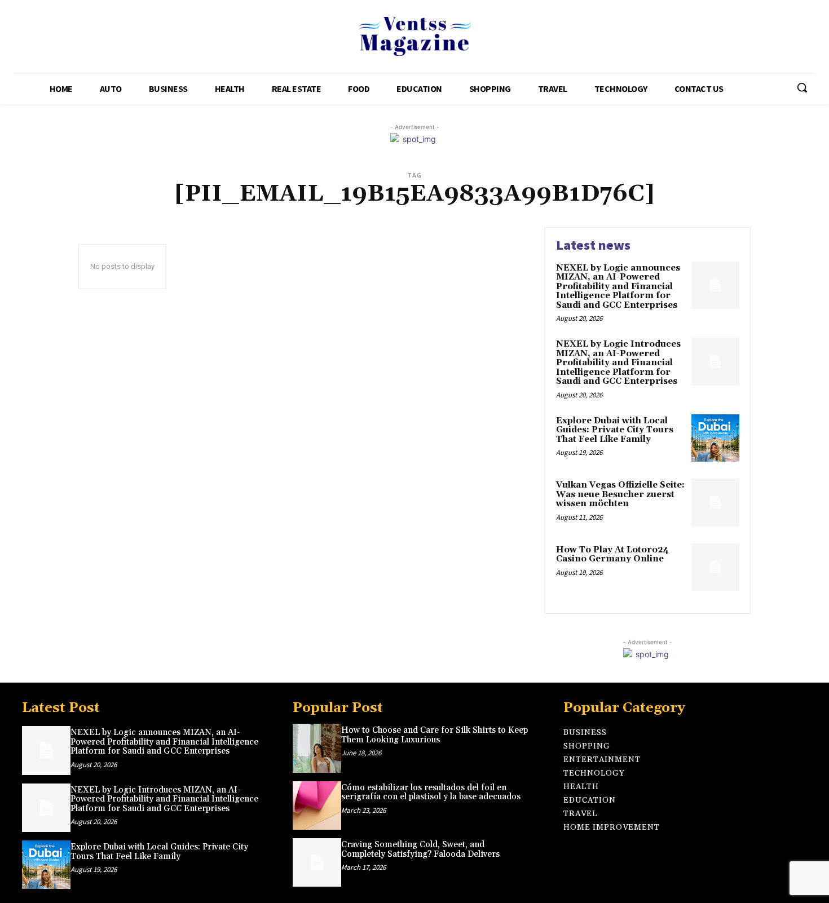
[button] (801, 87)
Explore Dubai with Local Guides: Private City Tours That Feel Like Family (614, 430)
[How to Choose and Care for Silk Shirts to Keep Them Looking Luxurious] (317, 748)
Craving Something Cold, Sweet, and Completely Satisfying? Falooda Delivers (420, 849)
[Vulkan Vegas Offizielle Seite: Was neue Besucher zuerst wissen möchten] (715, 502)
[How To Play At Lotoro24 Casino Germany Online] (715, 567)
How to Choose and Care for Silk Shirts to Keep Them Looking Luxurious (434, 735)
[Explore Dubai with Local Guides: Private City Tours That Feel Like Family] (715, 438)
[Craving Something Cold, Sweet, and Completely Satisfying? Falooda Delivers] (317, 862)
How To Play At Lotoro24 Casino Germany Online (612, 555)
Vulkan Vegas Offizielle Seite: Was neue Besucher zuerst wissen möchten (620, 494)
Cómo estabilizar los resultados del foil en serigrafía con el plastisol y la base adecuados (431, 792)
